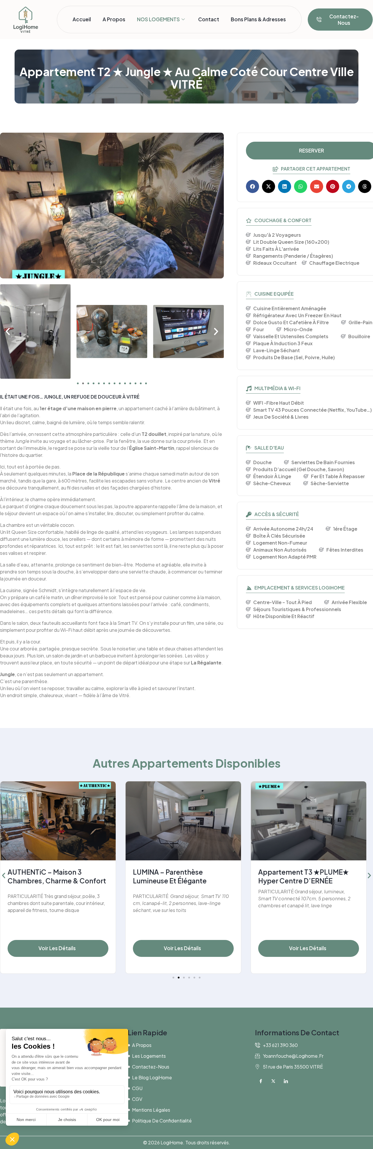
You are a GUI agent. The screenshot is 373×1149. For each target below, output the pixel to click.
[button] (8, 331)
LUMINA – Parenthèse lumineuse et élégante (170, 876)
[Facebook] (260, 1082)
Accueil (82, 19)
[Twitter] (273, 1082)
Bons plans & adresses (258, 19)
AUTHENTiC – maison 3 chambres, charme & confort (57, 876)
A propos (114, 19)
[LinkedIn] (285, 1082)
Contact (208, 19)
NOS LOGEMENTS (158, 19)
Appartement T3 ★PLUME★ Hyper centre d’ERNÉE (303, 876)
